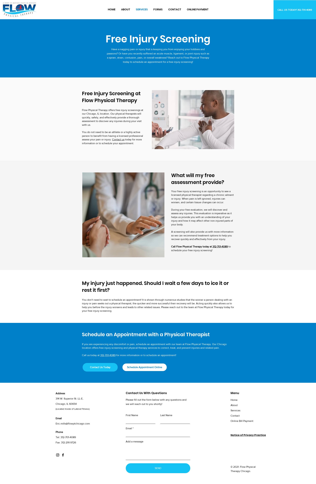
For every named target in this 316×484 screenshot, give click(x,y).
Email (129, 428)
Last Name (166, 415)
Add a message (134, 441)
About (234, 405)
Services (235, 410)
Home (234, 400)
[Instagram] (58, 455)
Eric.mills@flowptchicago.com (73, 423)
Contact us (118, 139)
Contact (235, 415)
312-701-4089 (220, 246)
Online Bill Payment (242, 421)
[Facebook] (63, 455)
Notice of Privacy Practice (248, 435)
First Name (132, 415)
